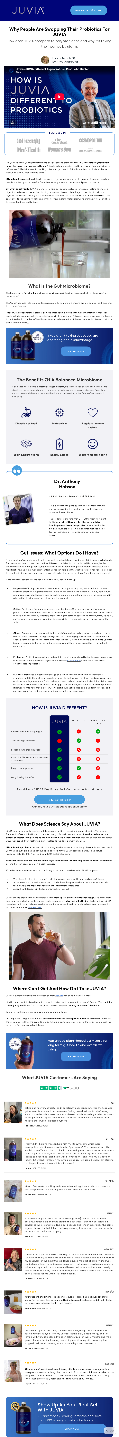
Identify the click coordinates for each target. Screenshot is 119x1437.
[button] (88, 10)
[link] (28, 10)
